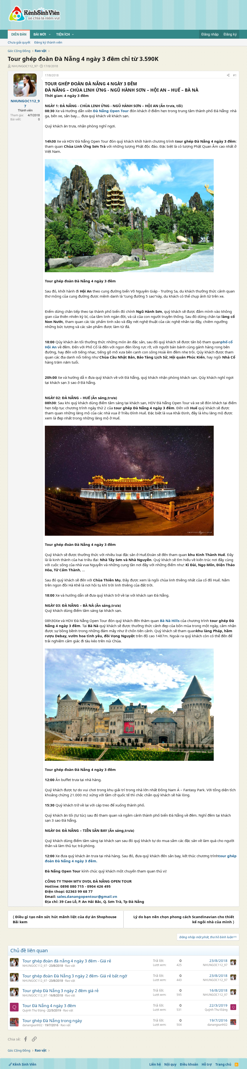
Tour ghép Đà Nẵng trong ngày (52, 1020)
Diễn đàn (18, 34)
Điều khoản (189, 1064)
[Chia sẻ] (228, 75)
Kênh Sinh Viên (24, 1064)
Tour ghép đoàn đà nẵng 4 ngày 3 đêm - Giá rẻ (66, 961)
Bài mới (40, 34)
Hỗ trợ (207, 1064)
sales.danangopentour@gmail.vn (87, 896)
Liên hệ (155, 1064)
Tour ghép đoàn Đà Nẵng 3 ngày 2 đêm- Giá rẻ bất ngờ (74, 976)
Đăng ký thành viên (48, 42)
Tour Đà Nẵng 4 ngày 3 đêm (49, 1005)
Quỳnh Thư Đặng (33, 1010)
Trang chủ (223, 1064)
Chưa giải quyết (19, 42)
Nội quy (170, 1064)
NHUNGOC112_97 (25, 66)
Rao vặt (70, 966)
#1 (235, 75)
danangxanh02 (32, 1025)
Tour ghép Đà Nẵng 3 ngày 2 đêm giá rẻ (60, 990)
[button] (50, 34)
